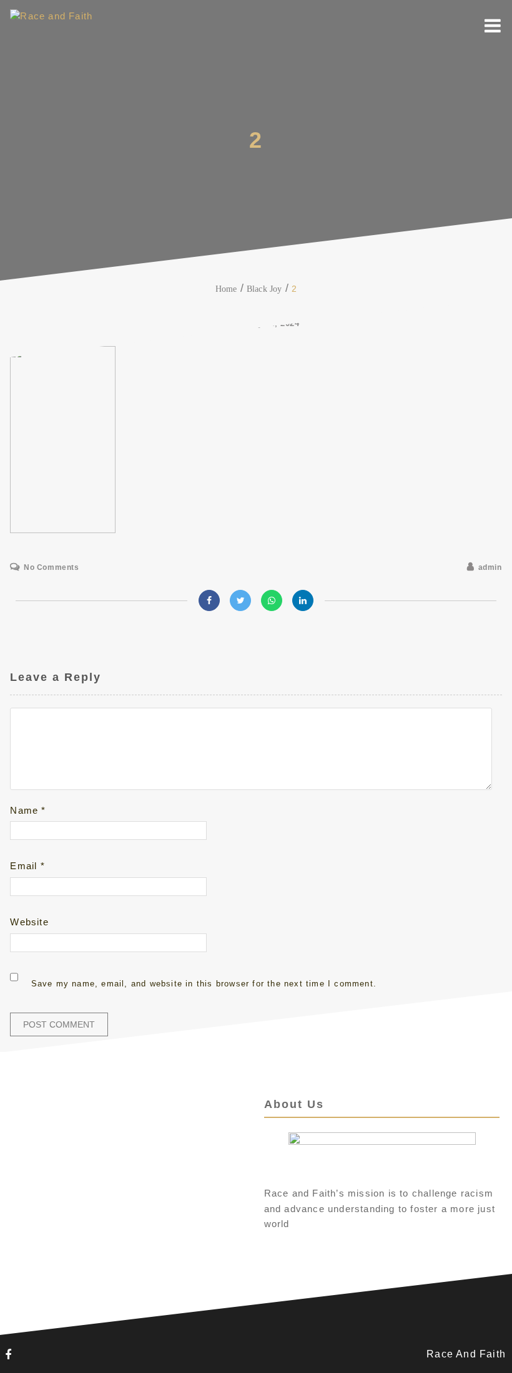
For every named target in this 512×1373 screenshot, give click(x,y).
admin (490, 567)
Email (27, 865)
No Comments (51, 567)
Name (28, 810)
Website (29, 922)
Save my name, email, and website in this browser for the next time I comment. (204, 983)
